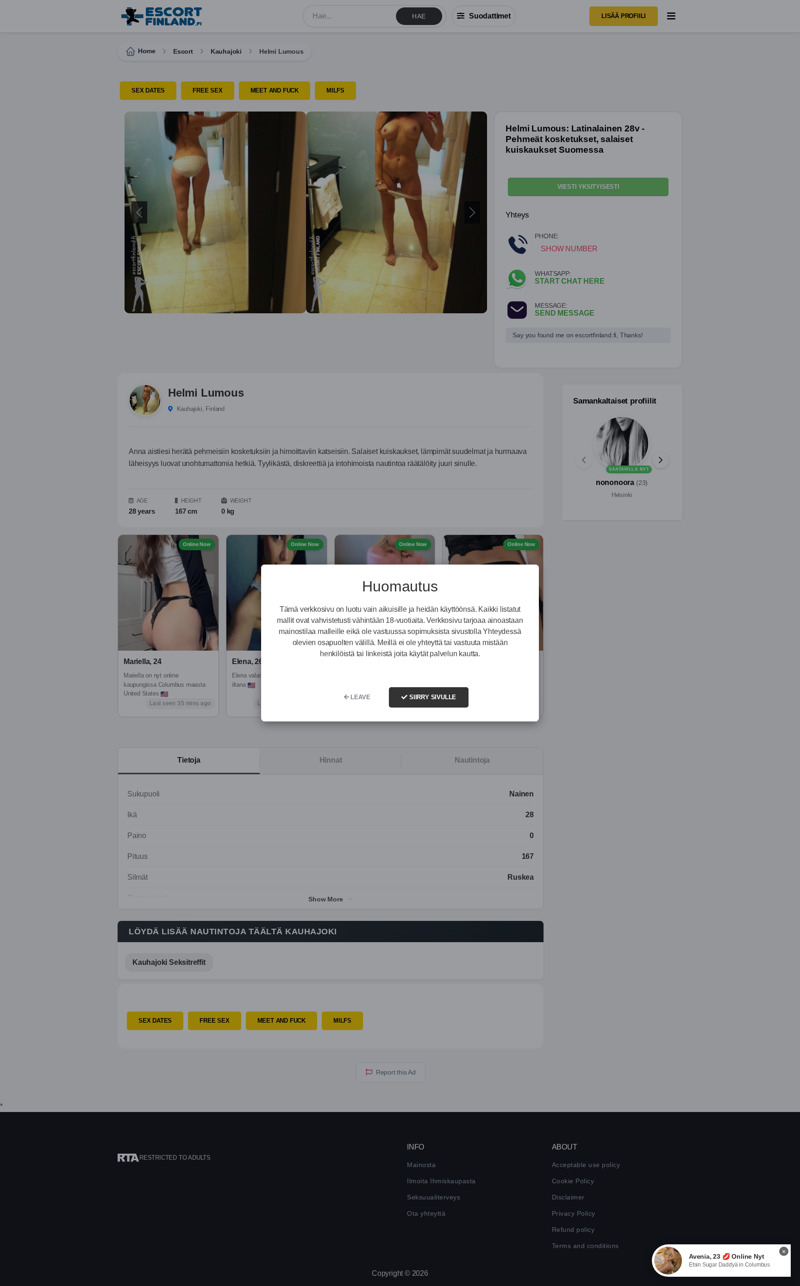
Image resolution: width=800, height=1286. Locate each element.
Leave (359, 697)
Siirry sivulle (431, 697)
